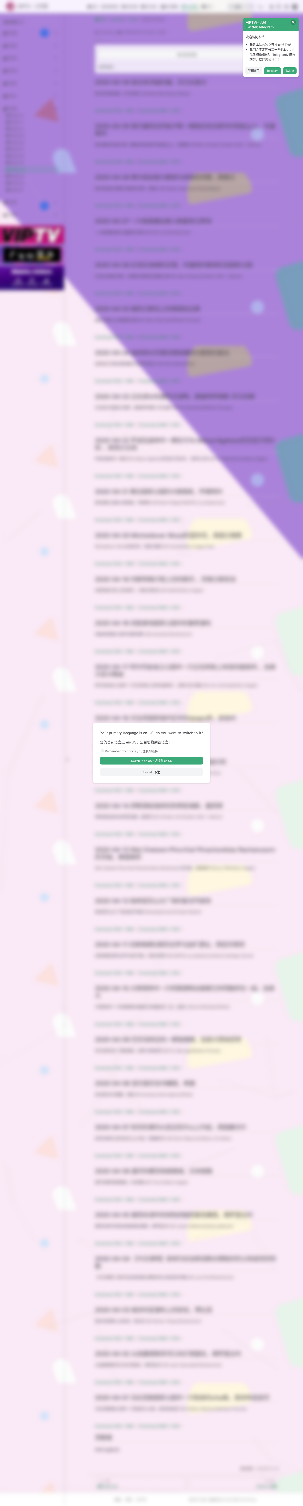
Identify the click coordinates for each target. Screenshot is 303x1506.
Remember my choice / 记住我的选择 (131, 751)
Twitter (289, 70)
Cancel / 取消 (151, 772)
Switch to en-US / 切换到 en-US (151, 761)
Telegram (272, 70)
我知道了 (254, 70)
